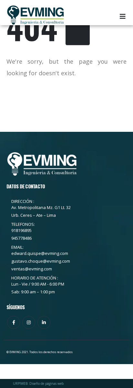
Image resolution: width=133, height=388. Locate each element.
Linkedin (43, 322)
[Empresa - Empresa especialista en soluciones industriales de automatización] (35, 15)
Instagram (28, 322)
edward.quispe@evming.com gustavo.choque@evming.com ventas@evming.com (40, 261)
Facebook (13, 322)
